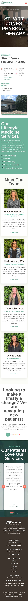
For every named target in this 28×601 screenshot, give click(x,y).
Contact (14, 571)
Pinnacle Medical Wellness (14, 578)
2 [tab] (15, 512)
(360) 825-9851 (22, 74)
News (14, 568)
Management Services (14, 545)
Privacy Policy (13, 594)
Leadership (14, 563)
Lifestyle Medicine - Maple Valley (14, 585)
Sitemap (21, 594)
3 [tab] (17, 512)
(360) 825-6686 (22, 70)
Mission (14, 561)
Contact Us (15, 434)
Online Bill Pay (14, 554)
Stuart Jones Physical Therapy (15, 580)
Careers (14, 566)
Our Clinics (7, 7)
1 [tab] (12, 512)
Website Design (10, 596)
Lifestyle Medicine (14, 543)
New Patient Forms (14, 551)
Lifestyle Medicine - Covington (15, 583)
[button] (26, 3)
